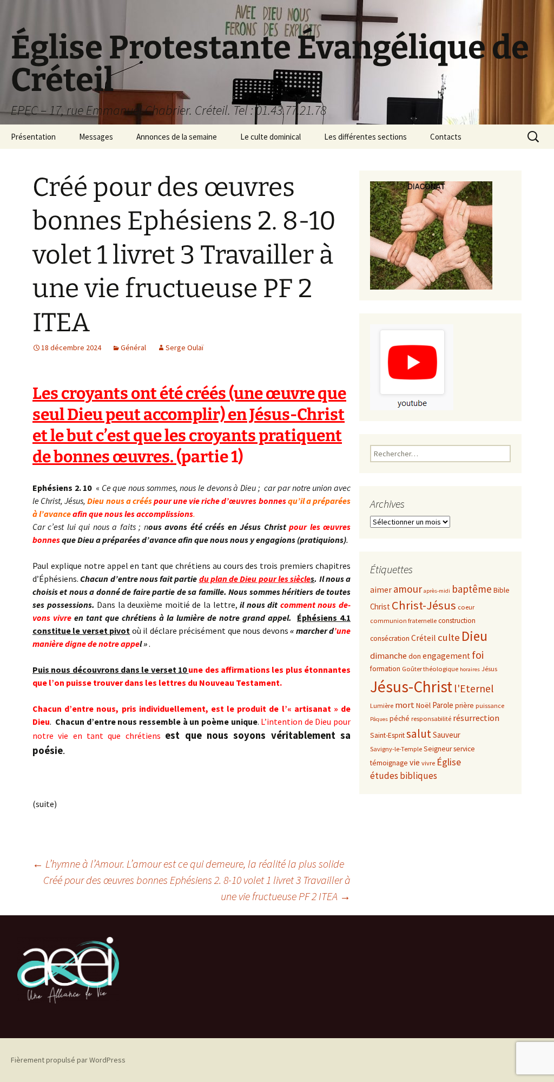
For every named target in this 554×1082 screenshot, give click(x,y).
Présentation (33, 137)
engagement (446, 656)
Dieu (474, 636)
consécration (390, 638)
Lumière (381, 705)
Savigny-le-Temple (396, 749)
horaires (470, 669)
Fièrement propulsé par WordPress (68, 1060)
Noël (423, 705)
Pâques (379, 719)
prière (464, 705)
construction (457, 620)
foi (478, 654)
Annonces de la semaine (176, 137)
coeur (466, 607)
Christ (380, 606)
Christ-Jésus (424, 605)
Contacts (445, 137)
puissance (490, 705)
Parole (442, 705)
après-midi (437, 590)
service (464, 748)
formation (385, 668)
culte (449, 637)
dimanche (388, 655)
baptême (472, 588)
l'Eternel (474, 688)
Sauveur (446, 735)
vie (415, 762)
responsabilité (431, 718)
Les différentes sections (365, 137)
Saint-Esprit (387, 735)
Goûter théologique (430, 669)
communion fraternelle (403, 621)
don (414, 656)
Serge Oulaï (184, 347)
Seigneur (438, 748)
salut (418, 733)
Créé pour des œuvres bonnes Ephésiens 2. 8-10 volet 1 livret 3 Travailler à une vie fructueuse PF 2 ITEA (197, 888)
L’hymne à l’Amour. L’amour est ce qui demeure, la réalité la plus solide (188, 863)
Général (133, 347)
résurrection (476, 718)
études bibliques (403, 776)
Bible (501, 590)
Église (449, 762)
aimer (381, 590)
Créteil (423, 638)
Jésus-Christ (411, 687)
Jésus (489, 669)
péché (400, 718)
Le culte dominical (270, 137)
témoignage (389, 763)
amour (407, 588)
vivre (428, 763)
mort (404, 705)
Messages (96, 137)
